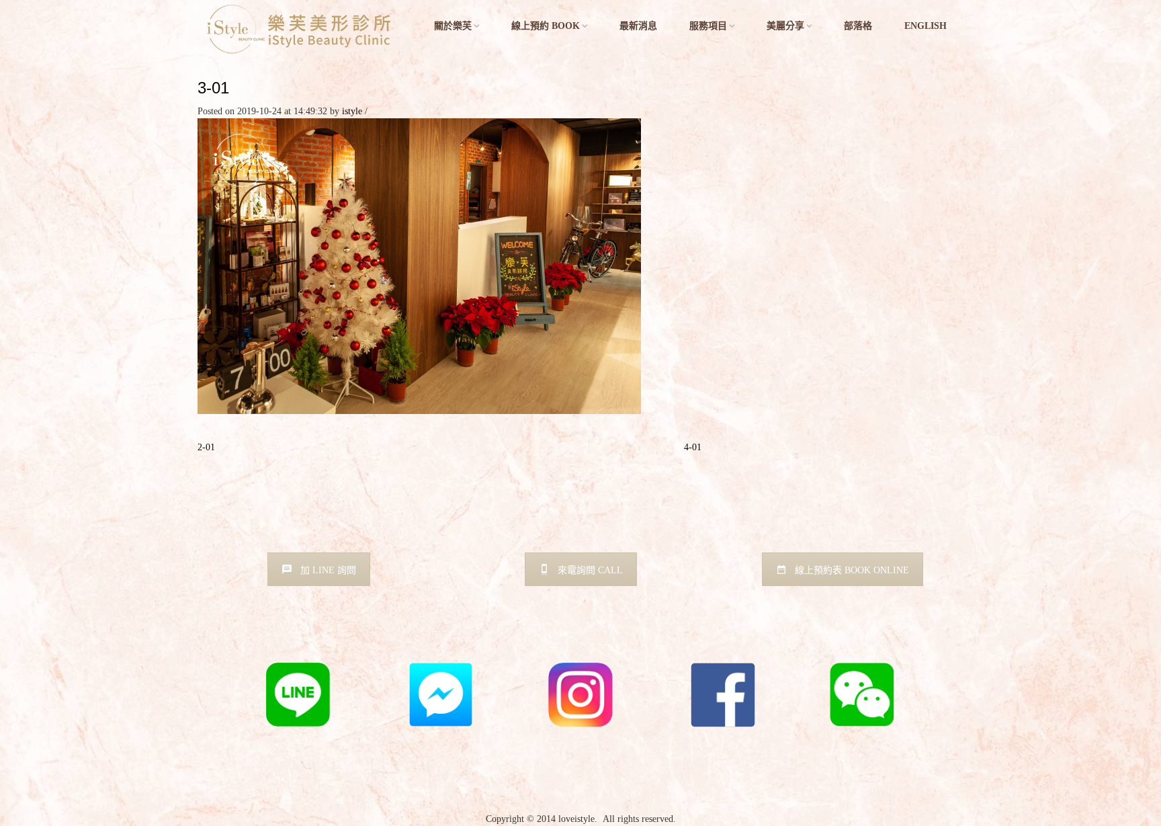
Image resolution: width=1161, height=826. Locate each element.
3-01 (213, 88)
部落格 (858, 26)
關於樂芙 (453, 26)
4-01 (692, 447)
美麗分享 (785, 26)
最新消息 (638, 26)
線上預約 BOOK (545, 26)
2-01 (206, 447)
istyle (352, 111)
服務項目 (708, 26)
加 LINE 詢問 (328, 570)
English (925, 26)
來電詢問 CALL (590, 570)
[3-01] (419, 265)
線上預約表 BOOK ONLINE (852, 570)
